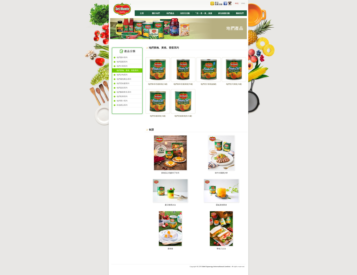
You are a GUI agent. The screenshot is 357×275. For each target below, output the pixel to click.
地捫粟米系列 (122, 57)
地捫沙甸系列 (122, 75)
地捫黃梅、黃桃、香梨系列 (127, 70)
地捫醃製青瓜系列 (124, 92)
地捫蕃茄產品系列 (124, 79)
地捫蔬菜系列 (122, 88)
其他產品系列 (122, 105)
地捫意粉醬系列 (123, 83)
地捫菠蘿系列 (122, 62)
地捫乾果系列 (122, 96)
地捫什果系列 (122, 66)
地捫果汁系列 (122, 101)
